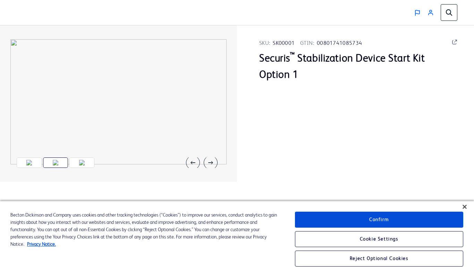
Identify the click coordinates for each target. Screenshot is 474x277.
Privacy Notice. (41, 244)
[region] (237, 239)
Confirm (379, 219)
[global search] (449, 12)
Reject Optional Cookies (379, 258)
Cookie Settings (379, 239)
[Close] (465, 207)
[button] (195, 162)
